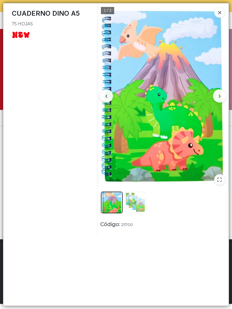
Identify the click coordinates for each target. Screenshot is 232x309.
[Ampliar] (219, 179)
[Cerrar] (219, 12)
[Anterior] (106, 96)
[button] (112, 202)
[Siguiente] (219, 96)
